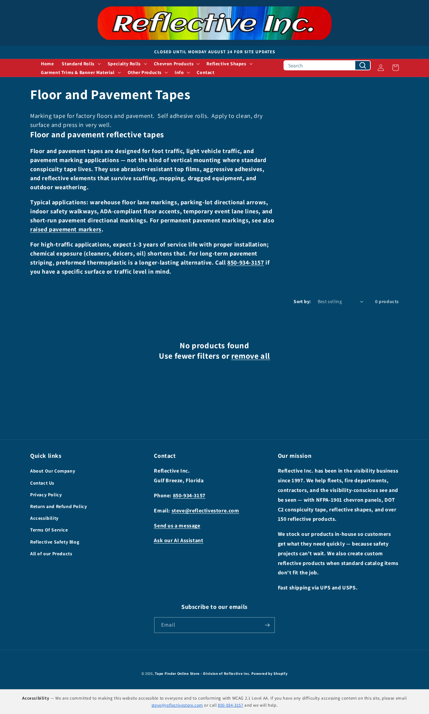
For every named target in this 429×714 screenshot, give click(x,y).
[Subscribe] (267, 625)
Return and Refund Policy (58, 506)
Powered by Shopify (269, 673)
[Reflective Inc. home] (214, 23)
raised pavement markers (66, 229)
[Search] (362, 65)
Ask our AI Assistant (178, 540)
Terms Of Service (49, 530)
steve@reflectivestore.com (205, 510)
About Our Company (52, 471)
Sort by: (302, 301)
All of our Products (51, 554)
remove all (250, 356)
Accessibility (44, 518)
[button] (80, 63)
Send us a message (177, 525)
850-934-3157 (245, 262)
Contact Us (42, 483)
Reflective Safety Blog (54, 542)
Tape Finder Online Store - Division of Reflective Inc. (202, 673)
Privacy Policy (46, 495)
